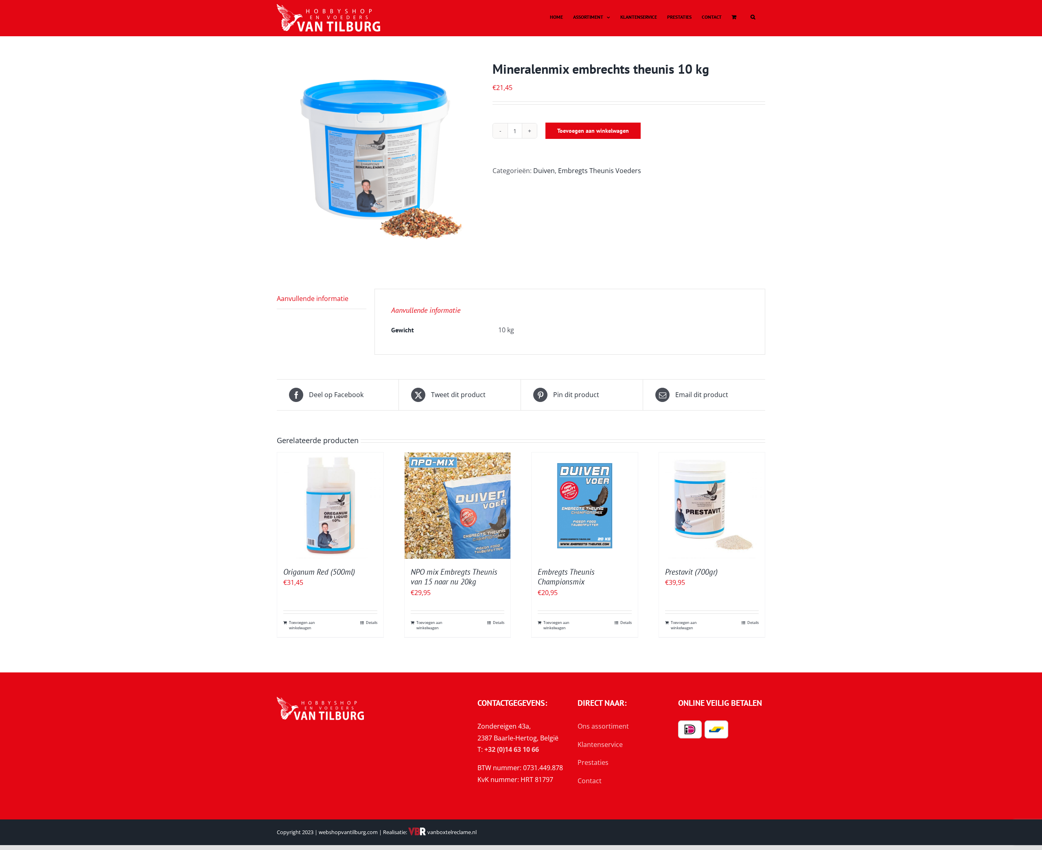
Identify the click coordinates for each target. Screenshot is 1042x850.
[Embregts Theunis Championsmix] (585, 505)
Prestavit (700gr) (691, 572)
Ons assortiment (603, 726)
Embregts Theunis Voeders (599, 170)
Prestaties (593, 762)
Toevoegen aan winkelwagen (593, 130)
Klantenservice (600, 744)
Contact (590, 780)
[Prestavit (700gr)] (712, 505)
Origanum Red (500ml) (319, 572)
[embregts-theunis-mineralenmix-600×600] (378, 162)
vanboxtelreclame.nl (451, 832)
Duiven (544, 170)
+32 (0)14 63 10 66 (511, 749)
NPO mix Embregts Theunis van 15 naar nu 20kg (454, 577)
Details (371, 622)
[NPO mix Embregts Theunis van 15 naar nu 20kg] (458, 505)
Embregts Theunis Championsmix (566, 577)
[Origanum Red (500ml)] (330, 505)
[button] (753, 17)
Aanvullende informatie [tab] (312, 298)
